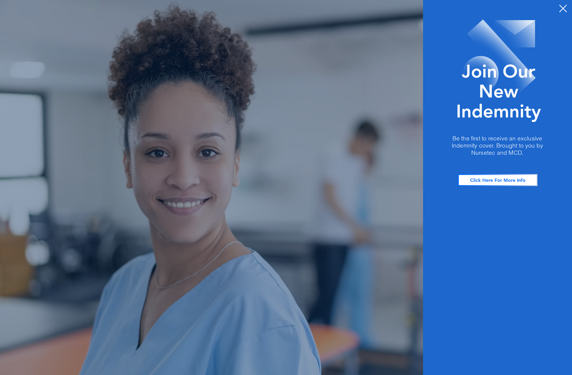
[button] (563, 8)
